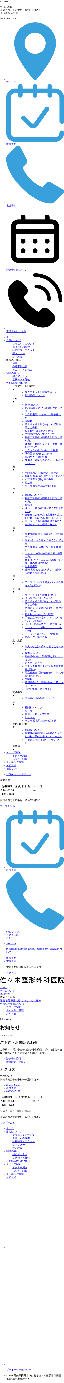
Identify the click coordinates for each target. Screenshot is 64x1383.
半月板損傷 (31, 566)
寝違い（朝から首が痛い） (40, 714)
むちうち (30, 717)
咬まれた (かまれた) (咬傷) (39, 430)
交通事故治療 (13, 1000)
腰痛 (2, 1000)
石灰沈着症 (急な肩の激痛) (39, 479)
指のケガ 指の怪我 (36, 457)
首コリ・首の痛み (31, 1000)
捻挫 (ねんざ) (32, 404)
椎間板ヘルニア (33, 495)
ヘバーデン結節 (33, 621)
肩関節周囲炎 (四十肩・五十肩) (42, 472)
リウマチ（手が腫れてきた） (41, 392)
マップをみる (7, 806)
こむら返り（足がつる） (38, 689)
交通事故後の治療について (40, 434)
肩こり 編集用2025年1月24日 (41, 485)
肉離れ (28, 421)
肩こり (28, 482)
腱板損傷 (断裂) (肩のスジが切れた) (44, 476)
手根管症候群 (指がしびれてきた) (43, 617)
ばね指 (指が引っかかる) (38, 598)
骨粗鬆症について (35, 395)
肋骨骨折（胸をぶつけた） (40, 453)
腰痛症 (28, 505)
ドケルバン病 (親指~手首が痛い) (43, 624)
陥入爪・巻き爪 (33, 663)
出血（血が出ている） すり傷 (41, 450)
